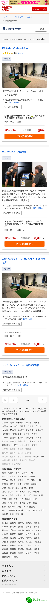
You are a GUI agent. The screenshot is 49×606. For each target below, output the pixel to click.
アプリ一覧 (6, 593)
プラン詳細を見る (24, 136)
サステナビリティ (32, 593)
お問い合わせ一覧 (17, 593)
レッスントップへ (39, 9)
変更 (42, 28)
